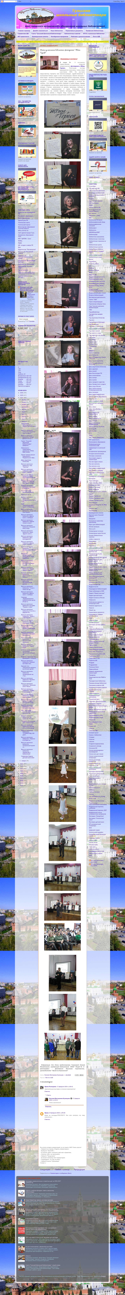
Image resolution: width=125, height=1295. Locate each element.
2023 (21, 763)
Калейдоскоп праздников (59, 36)
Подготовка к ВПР (94, 656)
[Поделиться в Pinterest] (83, 1075)
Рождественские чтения (96, 717)
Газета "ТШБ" (93, 299)
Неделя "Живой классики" (97, 593)
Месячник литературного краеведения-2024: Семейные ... (27, 556)
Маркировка (92, 543)
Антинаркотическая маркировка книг (95, 210)
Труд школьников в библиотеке (94, 778)
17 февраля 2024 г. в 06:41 (65, 1086)
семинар (91, 728)
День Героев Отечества (96, 361)
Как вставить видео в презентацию (95, 458)
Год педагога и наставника (97, 335)
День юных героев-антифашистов (94, 423)
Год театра (92, 339)
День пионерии (93, 392)
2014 (21, 785)
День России (93, 399)
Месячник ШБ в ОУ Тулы (96, 582)
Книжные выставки (94, 485)
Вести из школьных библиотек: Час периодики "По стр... (28, 621)
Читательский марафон (96, 832)
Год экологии (93, 342)
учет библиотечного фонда (97, 796)
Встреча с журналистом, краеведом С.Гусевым (28, 657)
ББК (90, 217)
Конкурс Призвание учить (96, 498)
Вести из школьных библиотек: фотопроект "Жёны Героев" (27, 563)
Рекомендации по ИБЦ (96, 715)
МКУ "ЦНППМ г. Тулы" (24, 238)
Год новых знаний (94, 331)
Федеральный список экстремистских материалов (97, 813)
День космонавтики (95, 375)
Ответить (47, 1091)
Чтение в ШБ (93, 840)
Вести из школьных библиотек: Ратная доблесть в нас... (27, 437)
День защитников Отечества (97, 366)
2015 (21, 783)
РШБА (20, 243)
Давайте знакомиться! (40, 30)
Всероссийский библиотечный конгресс (96, 290)
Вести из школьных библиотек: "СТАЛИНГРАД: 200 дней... (27, 733)
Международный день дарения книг (95, 550)
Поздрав (91, 662)
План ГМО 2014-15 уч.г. (96, 651)
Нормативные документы (74, 30)
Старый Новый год (94, 763)
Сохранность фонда (95, 746)
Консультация (93, 502)
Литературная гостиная (96, 531)
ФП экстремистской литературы (95, 825)
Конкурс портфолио (95, 496)
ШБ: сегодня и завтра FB (25, 245)
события (91, 741)
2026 (21, 392)
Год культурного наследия (97, 322)
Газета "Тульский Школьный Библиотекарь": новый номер (43, 1265)
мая (23, 414)
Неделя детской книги (95, 595)
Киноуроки (92, 478)
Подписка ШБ (93, 660)
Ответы (48, 1095)
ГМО (90, 309)
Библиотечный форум (95, 255)
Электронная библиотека (96, 851)
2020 (21, 771)
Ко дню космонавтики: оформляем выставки (39, 1246)
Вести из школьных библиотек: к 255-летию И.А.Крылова (27, 706)
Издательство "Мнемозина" (26, 264)
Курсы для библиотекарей (97, 524)
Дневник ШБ (92, 429)
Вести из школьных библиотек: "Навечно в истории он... (28, 739)
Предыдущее (79, 1169)
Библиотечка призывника (96, 236)
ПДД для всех (93, 645)
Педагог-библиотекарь (95, 647)
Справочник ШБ (23, 33)
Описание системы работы (97, 624)
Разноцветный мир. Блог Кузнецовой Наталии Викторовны (27, 289)
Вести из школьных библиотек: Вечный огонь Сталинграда (27, 726)
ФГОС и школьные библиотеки (93, 33)
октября (24, 404)
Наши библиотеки (57, 30)
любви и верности (94, 539)
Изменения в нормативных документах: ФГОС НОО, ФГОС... (27, 450)
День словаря (93, 416)
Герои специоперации (95, 301)
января (24, 760)
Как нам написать (94, 464)
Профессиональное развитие (98, 687)
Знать (90, 435)
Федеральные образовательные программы (98, 803)
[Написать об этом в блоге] (77, 1075)
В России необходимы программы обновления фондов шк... (28, 652)
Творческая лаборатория (96, 773)
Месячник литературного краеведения (96, 577)
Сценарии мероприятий (96, 771)
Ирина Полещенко (50, 1086)
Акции (91, 205)
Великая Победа (94, 270)
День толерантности (95, 418)
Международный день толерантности (95, 569)
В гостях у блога (94, 263)
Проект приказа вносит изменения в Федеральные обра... (28, 456)
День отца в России (95, 386)
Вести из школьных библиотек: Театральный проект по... (28, 745)
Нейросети (92, 600)
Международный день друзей (98, 557)
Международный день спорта (98, 567)
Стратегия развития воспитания (95, 768)
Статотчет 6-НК (93, 765)
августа (24, 409)
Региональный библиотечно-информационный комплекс (26, 273)
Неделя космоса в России (97, 597)
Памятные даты (94, 639)
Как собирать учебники (96, 470)
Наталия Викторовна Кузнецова (59, 1098)
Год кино (91, 320)
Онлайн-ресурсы (94, 622)
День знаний (93, 371)
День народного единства (97, 382)
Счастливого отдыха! (32, 1218)
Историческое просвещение (97, 451)
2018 (21, 776)
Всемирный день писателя (97, 281)
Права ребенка (93, 669)
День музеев (93, 380)
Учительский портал (24, 224)
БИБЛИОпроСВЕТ (94, 232)
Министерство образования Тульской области (26, 227)
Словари (91, 737)
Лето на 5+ (92, 529)
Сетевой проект (93, 732)
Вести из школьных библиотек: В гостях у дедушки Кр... (28, 611)
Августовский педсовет (96, 201)
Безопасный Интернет (95, 220)
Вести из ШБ (49, 1077)
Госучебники (93, 346)
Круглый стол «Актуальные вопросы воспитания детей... (28, 667)
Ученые (91, 794)
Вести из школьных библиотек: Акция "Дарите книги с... (27, 532)
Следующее (45, 1169)
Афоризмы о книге (94, 215)
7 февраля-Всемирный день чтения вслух (28, 722)
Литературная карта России (97, 533)
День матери (93, 377)
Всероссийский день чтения (97, 293)
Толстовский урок (94, 776)
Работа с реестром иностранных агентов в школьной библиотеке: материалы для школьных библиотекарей (42, 1210)
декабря (24, 399)
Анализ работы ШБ (94, 207)
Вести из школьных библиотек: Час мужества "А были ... (28, 717)
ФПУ (90, 828)
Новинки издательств (95, 605)
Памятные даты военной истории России (96, 642)
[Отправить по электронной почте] (76, 1075)
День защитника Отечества (26, 460)
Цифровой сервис (94, 830)
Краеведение (93, 510)
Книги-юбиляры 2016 (95, 483)
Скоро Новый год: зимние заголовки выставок (39, 1200)
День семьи (92, 407)
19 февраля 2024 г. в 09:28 (57, 1113)
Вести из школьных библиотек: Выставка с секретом (28, 487)
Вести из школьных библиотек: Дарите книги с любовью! (27, 516)
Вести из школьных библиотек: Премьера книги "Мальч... (28, 685)
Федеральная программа (96, 801)
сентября (25, 407)
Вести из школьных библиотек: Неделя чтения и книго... (27, 521)
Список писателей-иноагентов (94, 760)
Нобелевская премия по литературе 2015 (96, 602)
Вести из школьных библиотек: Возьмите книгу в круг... (28, 527)
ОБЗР (90, 618)
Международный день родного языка (95, 564)
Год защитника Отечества (97, 318)
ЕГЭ (90, 433)
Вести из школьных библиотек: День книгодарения (27, 537)
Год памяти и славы (95, 333)
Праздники (92, 675)
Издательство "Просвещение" (27, 249)
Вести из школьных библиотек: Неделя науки (27, 646)
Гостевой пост (93, 344)
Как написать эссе (94, 466)
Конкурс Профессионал (96, 500)
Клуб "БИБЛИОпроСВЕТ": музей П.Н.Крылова (28, 505)
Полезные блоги (94, 667)
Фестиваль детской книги (96, 822)
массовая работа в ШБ (96, 548)
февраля (24, 421)
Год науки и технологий (96, 326)
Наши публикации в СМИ (96, 591)
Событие (91, 739)
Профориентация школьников (94, 696)
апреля (24, 416)
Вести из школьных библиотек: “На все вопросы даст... (27, 696)
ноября (24, 402)
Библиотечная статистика (96, 239)
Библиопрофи (93, 234)
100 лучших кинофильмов (97, 190)
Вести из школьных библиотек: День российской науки (27, 701)
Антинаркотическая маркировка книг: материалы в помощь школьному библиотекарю (41, 1228)
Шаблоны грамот (94, 849)
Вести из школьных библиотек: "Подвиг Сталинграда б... (27, 690)
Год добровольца (94, 312)
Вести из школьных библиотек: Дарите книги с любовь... (27, 471)
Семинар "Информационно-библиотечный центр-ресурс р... (28, 599)
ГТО (90, 348)
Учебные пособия (94, 792)
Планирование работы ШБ (97, 654)
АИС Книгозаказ (94, 203)
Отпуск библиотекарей (96, 635)
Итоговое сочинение (95, 456)
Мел (19, 247)
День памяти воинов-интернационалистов (95, 389)
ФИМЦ (20, 241)
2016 (21, 780)
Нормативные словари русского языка (96, 615)
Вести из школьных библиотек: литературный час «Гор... (27, 674)
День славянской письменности (94, 413)
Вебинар (91, 268)
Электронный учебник (95, 853)
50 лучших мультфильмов (97, 193)
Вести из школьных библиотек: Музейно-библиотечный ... (28, 680)
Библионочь (92, 230)
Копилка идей (93, 508)
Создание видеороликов (96, 743)
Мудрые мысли (93, 586)
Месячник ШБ (93, 580)
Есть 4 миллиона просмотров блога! (27, 491)
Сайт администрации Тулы (26, 232)
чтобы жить (92, 847)
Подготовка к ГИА (94, 658)
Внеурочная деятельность (97, 277)
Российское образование (25, 216)
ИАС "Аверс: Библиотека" (96, 437)
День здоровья (93, 369)
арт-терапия (92, 213)
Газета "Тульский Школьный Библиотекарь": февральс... (26, 443)
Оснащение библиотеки (96, 629)
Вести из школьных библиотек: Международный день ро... (28, 499)
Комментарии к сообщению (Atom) (60, 1173)
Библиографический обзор (97, 222)
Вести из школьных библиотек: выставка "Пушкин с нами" (28, 605)
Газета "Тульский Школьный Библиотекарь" (46, 33)
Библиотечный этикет (95, 257)
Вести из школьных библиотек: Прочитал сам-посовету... (28, 432)
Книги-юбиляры (93, 480)
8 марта (91, 198)
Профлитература (94, 693)
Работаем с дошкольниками (80, 36)
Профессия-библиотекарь (94, 30)
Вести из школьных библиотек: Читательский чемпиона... (27, 640)
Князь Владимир (94, 489)
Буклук (91, 259)
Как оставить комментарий (97, 468)
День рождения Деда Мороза (98, 396)
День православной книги (96, 394)
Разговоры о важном (95, 703)
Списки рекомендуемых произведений (96, 751)
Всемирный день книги (96, 279)
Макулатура (92, 541)
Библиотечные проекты (96, 249)
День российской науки (96, 401)
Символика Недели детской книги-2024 (27, 757)
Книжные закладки (94, 487)
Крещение (92, 518)
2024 (21, 397)
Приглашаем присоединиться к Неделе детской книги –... (28, 426)
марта (24, 419)
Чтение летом (93, 842)
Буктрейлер (92, 261)
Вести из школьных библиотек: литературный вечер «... (28, 628)
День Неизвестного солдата (97, 384)
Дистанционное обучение (96, 426)
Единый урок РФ (23, 220)
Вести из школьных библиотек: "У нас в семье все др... (27, 588)
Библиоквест (93, 228)
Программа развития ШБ (96, 685)
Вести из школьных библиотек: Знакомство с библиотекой (27, 752)
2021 (21, 768)
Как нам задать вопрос (96, 461)
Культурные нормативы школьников (96, 521)
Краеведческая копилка (40, 36)
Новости (91, 608)
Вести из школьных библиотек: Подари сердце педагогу (27, 569)
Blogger (103, 1276)
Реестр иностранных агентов (97, 709)
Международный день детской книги (95, 554)
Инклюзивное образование (97, 442)
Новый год (92, 610)
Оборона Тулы (93, 620)
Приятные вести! (26, 494)
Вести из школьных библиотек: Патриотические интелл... (27, 582)
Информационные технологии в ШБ (94, 444)
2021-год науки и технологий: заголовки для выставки (42, 1237)
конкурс (91, 494)
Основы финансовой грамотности (95, 632)
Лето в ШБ (96, 36)
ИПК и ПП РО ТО (23, 230)
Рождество (92, 719)
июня (23, 411)
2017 (21, 778)
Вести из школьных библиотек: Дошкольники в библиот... (27, 575)
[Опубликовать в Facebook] (81, 1075)
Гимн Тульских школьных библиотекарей (96, 306)
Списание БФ (93, 748)
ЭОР (90, 855)
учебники (92, 790)
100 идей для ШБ (94, 188)
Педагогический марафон (97, 649)
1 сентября (92, 186)
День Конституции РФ (95, 373)
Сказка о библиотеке (95, 735)
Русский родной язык (95, 722)
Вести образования (24, 218)
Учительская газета (24, 222)
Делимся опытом (94, 353)
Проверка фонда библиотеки (97, 683)
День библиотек (93, 355)
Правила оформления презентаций (95, 672)
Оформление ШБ (94, 637)
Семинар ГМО (93, 730)
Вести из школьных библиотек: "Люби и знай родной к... (27, 616)
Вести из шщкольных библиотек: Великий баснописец (27, 634)
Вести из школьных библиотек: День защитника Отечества (28, 476)
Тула (90, 781)
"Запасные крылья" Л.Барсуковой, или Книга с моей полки (31, 294)
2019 (21, 773)
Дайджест (92, 350)
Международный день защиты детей (95, 560)
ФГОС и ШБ (92, 798)
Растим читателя (23, 270)
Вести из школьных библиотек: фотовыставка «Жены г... (28, 549)
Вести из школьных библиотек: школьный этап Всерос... (28, 511)
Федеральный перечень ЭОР (98, 810)
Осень (91, 627)
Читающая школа (94, 838)
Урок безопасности (94, 787)
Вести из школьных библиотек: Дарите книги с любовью (27, 593)
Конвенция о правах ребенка (98, 491)
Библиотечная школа (95, 244)
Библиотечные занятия (72, 33)
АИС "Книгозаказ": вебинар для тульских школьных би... (28, 712)
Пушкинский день (94, 699)
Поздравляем (93, 665)
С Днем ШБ (92, 726)
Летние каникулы (94, 526)
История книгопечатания (96, 453)
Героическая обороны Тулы (97, 304)
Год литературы (94, 324)
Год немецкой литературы (97, 328)
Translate (31, 321)
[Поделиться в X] (79, 1075)
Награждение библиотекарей (98, 589)
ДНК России (92, 431)
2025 (21, 395)
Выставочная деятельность (97, 297)
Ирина (47, 1113)
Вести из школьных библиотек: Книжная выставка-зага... (28, 662)
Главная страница (24, 30)
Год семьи (92, 337)
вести (90, 272)
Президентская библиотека (97, 681)
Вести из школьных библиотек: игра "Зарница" (27, 465)
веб (90, 266)
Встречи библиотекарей (96, 295)
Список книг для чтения (96, 754)
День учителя (93, 420)
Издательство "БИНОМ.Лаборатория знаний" (25, 257)
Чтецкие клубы (93, 844)
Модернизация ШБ (94, 584)
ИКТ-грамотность (23, 36)
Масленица (92, 545)
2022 (21, 766)
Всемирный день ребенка (97, 283)
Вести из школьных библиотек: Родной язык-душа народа (27, 481)
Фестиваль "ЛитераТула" (96, 816)
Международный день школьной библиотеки (95, 573)
